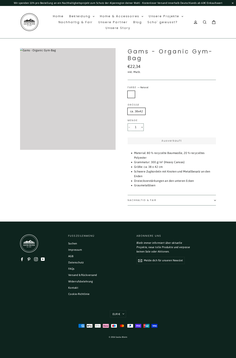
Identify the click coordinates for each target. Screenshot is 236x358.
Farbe (138, 87)
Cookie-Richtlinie (79, 294)
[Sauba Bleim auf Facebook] (22, 259)
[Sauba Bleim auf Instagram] (36, 259)
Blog (137, 22)
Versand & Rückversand (82, 275)
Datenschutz (76, 262)
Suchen (72, 243)
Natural (131, 94)
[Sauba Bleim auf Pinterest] (29, 259)
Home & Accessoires (120, 16)
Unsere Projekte (165, 16)
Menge (133, 120)
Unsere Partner (113, 22)
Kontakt (73, 287)
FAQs (71, 268)
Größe (134, 104)
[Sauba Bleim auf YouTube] (43, 259)
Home (58, 16)
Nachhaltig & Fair (75, 22)
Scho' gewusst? (163, 22)
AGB (70, 256)
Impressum (75, 249)
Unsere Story (117, 28)
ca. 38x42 (136, 111)
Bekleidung (80, 16)
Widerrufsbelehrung (80, 281)
